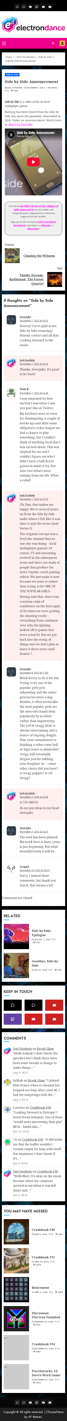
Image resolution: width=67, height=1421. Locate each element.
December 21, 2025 (44, 1348)
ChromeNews (55, 1412)
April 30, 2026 (41, 1262)
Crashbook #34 (43, 1344)
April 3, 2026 (41, 1292)
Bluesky (46, 225)
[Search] (53, 43)
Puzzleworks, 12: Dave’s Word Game (46, 1373)
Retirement (40, 1288)
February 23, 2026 (43, 1322)
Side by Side (12, 74)
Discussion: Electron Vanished (46, 1315)
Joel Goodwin (15, 88)
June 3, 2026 (40, 1234)
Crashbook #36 (40, 1107)
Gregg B (24, 866)
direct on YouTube (20, 124)
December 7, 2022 (35, 88)
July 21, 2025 (40, 970)
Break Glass (45, 1049)
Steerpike (25, 316)
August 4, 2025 (42, 939)
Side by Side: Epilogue (41, 933)
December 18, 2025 (43, 1379)
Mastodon (33, 228)
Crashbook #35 (43, 1257)
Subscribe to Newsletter (62, 43)
